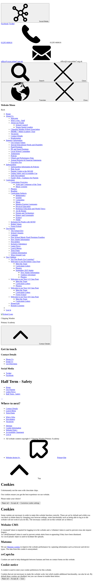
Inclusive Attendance (19, 244)
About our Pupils (17, 123)
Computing (20, 200)
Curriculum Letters (23, 266)
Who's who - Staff (18, 120)
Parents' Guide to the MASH (22, 171)
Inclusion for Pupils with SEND (23, 222)
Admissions (15, 154)
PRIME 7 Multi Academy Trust (23, 131)
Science (19, 217)
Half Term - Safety (13, 394)
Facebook (5, 24)
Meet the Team (21, 264)
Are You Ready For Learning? (22, 259)
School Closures (17, 233)
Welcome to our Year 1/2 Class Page (25, 279)
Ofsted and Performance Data (22, 158)
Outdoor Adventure (28, 275)
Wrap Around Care (18, 255)
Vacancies (14, 134)
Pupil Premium (16, 147)
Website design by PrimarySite (36, 457)
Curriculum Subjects (19, 193)
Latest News (15, 246)
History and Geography (25, 215)
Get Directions (11, 364)
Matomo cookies (13, 547)
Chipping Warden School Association (25, 129)
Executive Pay (16, 162)
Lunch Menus (16, 248)
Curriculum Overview (19, 182)
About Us (9, 116)
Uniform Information (19, 253)
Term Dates (15, 250)
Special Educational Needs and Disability (27, 145)
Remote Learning (17, 306)
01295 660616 (6, 43)
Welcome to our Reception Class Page (25, 262)
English (19, 198)
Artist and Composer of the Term (28, 184)
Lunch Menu (11, 411)
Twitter (12, 24)
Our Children (11, 257)
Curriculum (10, 180)
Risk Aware (15, 169)
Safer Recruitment (18, 176)
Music (18, 202)
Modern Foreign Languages (26, 204)
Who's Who (10, 417)
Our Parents (10, 228)
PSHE (18, 220)
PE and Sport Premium (20, 149)
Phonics (14, 189)
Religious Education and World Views (30, 209)
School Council (22, 125)
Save (22, 579)
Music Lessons (21, 187)
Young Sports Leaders (24, 127)
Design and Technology (25, 213)
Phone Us (9, 359)
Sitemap (9, 426)
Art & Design (21, 211)
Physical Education (23, 206)
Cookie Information (13, 428)
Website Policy (11, 430)
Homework (15, 303)
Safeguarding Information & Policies (25, 167)
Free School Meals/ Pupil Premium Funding (28, 237)
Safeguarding (11, 165)
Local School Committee (20, 151)
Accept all (14, 503)
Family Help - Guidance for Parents (24, 178)
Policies (14, 156)
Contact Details (17, 136)
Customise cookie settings (30, 503)
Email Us (9, 362)
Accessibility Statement (15, 432)
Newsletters (15, 242)
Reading (14, 191)
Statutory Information (14, 140)
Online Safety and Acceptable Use (24, 173)
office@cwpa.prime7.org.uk (12, 61)
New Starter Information (20, 239)
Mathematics (20, 195)
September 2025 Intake (25, 270)
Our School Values (18, 143)
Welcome (14, 118)
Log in (8, 310)
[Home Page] (7, 314)
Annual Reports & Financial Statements (26, 160)
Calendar (14, 235)
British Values (16, 224)
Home (8, 114)
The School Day (17, 231)
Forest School (16, 226)
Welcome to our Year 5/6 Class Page (25, 297)
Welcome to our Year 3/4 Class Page (25, 288)
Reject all (5, 503)
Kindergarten (16, 138)
